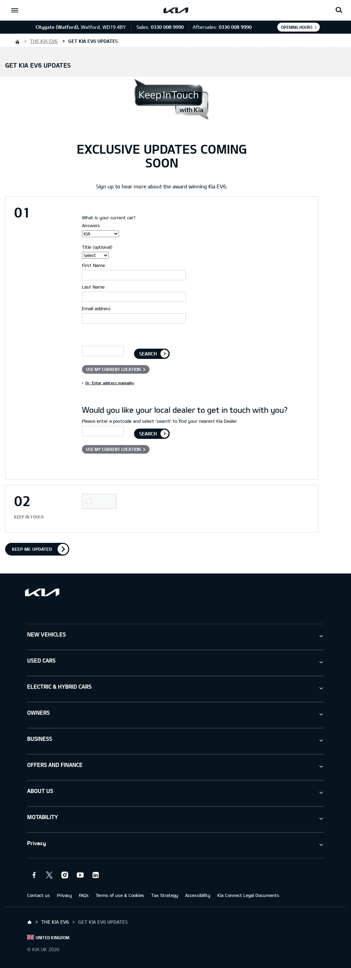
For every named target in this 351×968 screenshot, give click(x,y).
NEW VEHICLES (46, 634)
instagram (65, 875)
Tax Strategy (164, 895)
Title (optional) (97, 247)
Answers (91, 225)
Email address (96, 308)
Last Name (93, 287)
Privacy (36, 843)
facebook (34, 875)
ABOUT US (40, 791)
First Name (93, 265)
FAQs (84, 895)
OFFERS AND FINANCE (55, 764)
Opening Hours (297, 27)
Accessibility (197, 895)
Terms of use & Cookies (120, 895)
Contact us (38, 895)
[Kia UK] (16, 41)
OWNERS (38, 712)
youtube (80, 875)
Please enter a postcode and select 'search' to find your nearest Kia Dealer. (159, 421)
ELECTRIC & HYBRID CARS (59, 686)
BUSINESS (39, 738)
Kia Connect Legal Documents (248, 895)
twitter (49, 875)
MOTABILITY (42, 817)
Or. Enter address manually (109, 383)
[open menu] (15, 10)
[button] (339, 10)
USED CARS (41, 660)
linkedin (95, 875)
